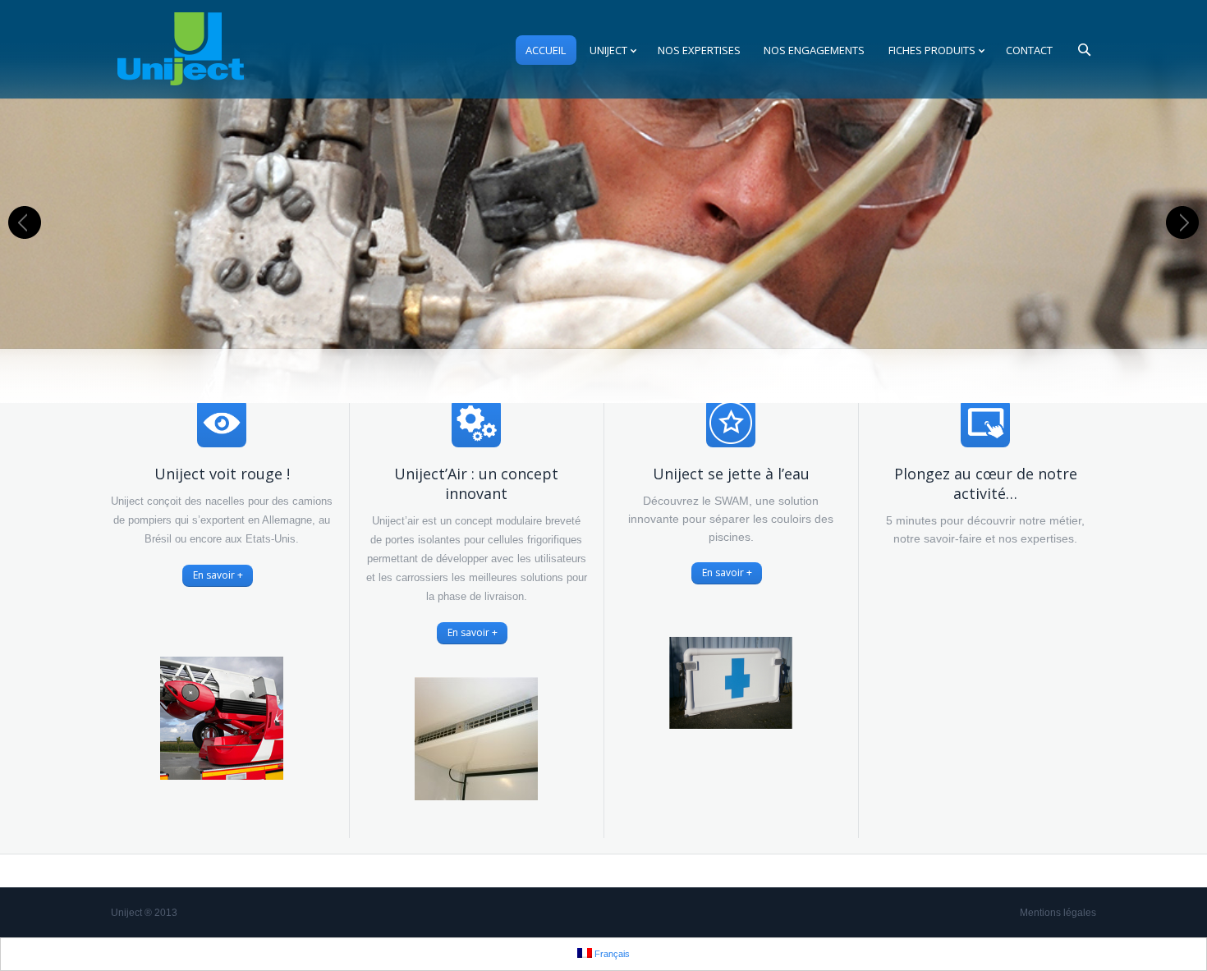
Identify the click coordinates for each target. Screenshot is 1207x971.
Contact (1029, 50)
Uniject (608, 50)
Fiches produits (931, 50)
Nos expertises (699, 50)
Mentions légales (1058, 912)
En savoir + (218, 575)
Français (611, 954)
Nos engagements (814, 50)
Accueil (545, 50)
